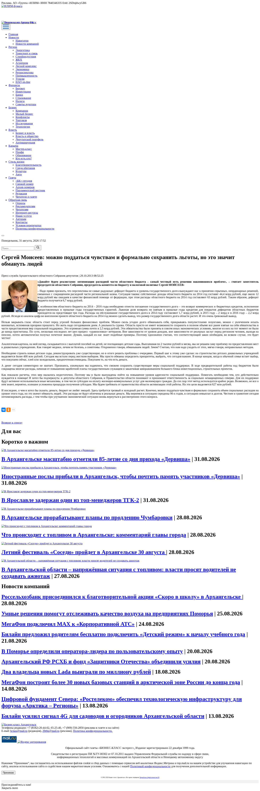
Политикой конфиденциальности (150, 766)
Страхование (23, 97)
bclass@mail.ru (18, 730)
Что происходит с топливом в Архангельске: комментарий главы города (93, 535)
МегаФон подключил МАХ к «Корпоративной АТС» (68, 624)
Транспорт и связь (26, 53)
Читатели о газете (26, 196)
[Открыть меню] (5, 27)
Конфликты (23, 117)
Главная (13, 34)
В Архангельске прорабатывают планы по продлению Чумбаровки (86, 517)
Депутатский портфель (29, 139)
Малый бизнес (24, 113)
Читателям (22, 209)
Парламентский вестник (30, 190)
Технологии (23, 126)
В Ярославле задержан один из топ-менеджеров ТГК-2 (70, 500)
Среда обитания (25, 168)
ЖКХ (19, 59)
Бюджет (20, 88)
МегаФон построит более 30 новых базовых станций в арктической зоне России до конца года (120, 682)
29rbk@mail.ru (50, 730)
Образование (23, 155)
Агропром (22, 62)
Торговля (21, 120)
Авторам (21, 219)
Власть (12, 129)
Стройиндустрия (26, 56)
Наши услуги (24, 215)
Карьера (13, 145)
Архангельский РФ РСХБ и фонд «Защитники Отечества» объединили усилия (101, 661)
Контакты (21, 222)
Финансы (14, 85)
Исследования (24, 123)
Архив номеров (25, 187)
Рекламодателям (25, 206)
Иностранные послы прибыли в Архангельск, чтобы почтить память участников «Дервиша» (120, 476)
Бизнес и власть (25, 133)
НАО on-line (23, 82)
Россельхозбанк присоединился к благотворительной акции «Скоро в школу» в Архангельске (121, 596)
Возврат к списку (11, 422)
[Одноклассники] (8, 410)
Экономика (22, 69)
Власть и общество (27, 136)
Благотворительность (28, 164)
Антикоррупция (25, 142)
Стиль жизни (16, 161)
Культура (21, 171)
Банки (19, 94)
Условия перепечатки (28, 225)
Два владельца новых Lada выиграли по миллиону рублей (76, 672)
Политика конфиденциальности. (92, 730)
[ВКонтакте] (3, 410)
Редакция (21, 193)
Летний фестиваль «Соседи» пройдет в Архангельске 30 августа (83, 552)
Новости (13, 37)
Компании (22, 110)
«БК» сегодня (24, 180)
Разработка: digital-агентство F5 (149, 777)
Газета (12, 177)
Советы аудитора (26, 104)
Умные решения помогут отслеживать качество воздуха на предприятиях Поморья (107, 613)
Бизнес (12, 107)
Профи (20, 152)
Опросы (20, 203)
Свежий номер (24, 183)
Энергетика (23, 50)
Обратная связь (17, 199)
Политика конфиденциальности (35, 228)
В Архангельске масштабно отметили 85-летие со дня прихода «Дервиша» (95, 459)
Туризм (20, 78)
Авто (19, 174)
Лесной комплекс (26, 66)
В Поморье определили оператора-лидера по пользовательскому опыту (92, 651)
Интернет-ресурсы (27, 212)
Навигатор (22, 40)
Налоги (20, 101)
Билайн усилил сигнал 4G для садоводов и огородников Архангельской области (102, 716)
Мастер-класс (24, 148)
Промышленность (26, 75)
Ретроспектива (24, 72)
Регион (12, 46)
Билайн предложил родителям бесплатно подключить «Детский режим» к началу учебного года (123, 634)
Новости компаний (27, 43)
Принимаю (8, 772)
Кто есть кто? (24, 158)
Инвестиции (23, 91)
